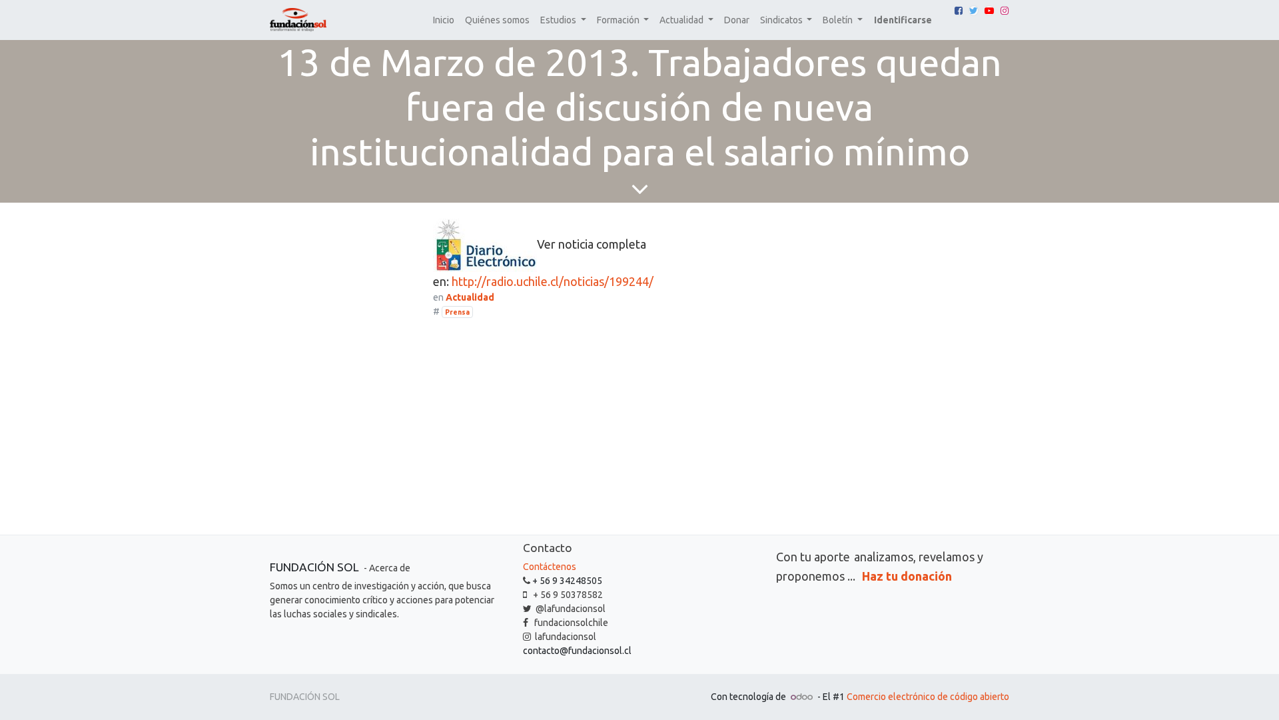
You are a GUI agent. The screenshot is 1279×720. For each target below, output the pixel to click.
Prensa (457, 312)
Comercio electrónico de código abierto (928, 696)
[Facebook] (958, 10)
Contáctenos (549, 566)
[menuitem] (444, 20)
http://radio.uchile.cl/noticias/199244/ (552, 281)
